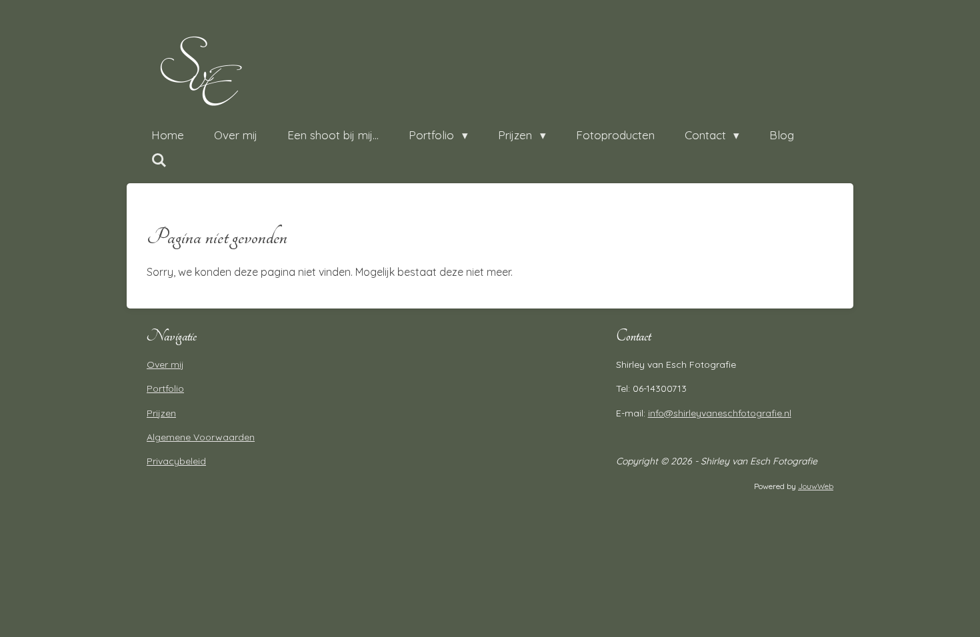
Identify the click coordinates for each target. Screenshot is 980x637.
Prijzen (161, 413)
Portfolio (165, 388)
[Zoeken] (159, 160)
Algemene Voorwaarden (201, 437)
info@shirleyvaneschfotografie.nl (719, 413)
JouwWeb (815, 486)
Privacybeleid (176, 461)
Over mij (165, 364)
